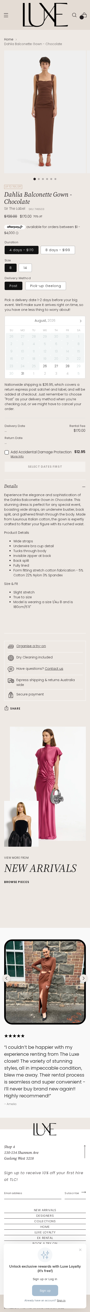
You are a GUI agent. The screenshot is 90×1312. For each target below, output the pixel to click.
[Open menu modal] (6, 15)
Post (13, 286)
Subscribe (72, 1193)
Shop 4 (9, 1146)
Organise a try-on (31, 646)
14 (25, 267)
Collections (45, 1221)
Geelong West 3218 (19, 1158)
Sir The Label (14, 208)
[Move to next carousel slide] (83, 978)
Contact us (54, 668)
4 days (21, 250)
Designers (45, 1215)
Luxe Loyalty (45, 1232)
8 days (57, 250)
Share (15, 708)
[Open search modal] (74, 15)
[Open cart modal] (84, 15)
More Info (17, 456)
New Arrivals (45, 1210)
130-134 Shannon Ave (21, 1152)
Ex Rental (45, 1238)
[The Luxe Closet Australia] (45, 15)
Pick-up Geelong (45, 286)
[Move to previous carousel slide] (6, 978)
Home (8, 39)
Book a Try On (45, 1243)
